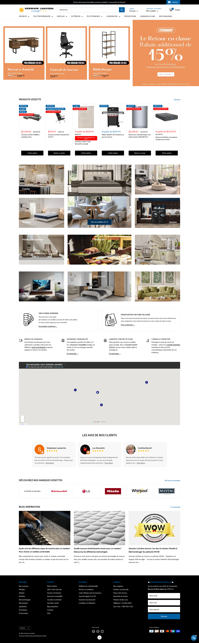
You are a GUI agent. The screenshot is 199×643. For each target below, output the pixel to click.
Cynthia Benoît (145, 448)
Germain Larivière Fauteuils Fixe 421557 (58, 136)
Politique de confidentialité (88, 586)
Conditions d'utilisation (87, 603)
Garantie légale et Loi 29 (87, 596)
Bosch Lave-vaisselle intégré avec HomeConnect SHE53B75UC (140, 136)
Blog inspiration (52, 606)
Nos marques (23, 586)
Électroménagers (25, 600)
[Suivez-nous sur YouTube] (102, 631)
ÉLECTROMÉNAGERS (41, 16)
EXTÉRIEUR (75, 16)
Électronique (23, 603)
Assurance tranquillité (54, 596)
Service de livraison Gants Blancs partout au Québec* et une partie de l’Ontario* (99, 2)
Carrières (50, 610)
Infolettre (175, 2)
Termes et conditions (86, 589)
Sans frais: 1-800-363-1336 (123, 606)
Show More (50, 463)
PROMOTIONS (130, 16)
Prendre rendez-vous (120, 600)
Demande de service (120, 596)
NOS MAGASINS (165, 16)
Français (22, 628)
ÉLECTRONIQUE (93, 16)
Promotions (23, 610)
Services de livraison (54, 593)
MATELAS (61, 16)
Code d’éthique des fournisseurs (90, 593)
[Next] (180, 131)
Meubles (22, 589)
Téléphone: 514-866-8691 (122, 603)
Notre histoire (52, 586)
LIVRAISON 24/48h (147, 16)
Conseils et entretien (54, 600)
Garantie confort (53, 603)
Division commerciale (120, 589)
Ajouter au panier (59, 153)
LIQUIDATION (112, 16)
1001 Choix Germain (54, 589)
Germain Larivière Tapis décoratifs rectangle (83, 143)
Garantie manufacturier (87, 600)
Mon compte (151, 11)
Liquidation (23, 606)
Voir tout (177, 100)
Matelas (21, 593)
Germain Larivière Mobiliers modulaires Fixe (30, 136)
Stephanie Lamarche (56, 448)
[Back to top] (99, 637)
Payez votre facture (120, 593)
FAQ (48, 613)
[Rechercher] (122, 9)
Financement (23, 613)
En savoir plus (176, 507)
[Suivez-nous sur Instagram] (98, 631)
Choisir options (32, 153)
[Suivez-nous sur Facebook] (93, 631)
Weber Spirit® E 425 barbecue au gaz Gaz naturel (113, 136)
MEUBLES (23, 16)
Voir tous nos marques (173, 480)
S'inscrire (164, 616)
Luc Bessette (98, 448)
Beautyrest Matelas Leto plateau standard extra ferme (166, 138)
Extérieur (22, 596)
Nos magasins (118, 586)
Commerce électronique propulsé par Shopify (32, 636)
